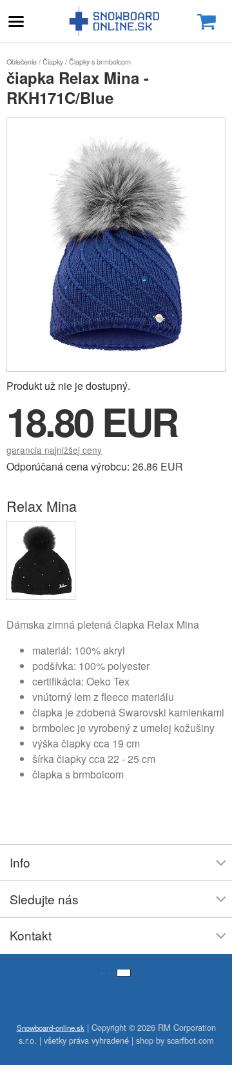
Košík (206, 21)
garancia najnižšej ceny (54, 449)
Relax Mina (41, 506)
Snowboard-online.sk (116, 21)
